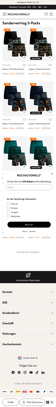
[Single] (52, 402)
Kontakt (7, 292)
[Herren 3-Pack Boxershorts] (15, 44)
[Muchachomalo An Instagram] (25, 372)
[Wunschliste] (46, 14)
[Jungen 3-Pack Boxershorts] (41, 44)
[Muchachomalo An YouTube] (31, 372)
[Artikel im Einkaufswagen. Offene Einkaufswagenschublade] (51, 14)
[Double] (47, 402)
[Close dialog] (52, 174)
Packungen (9, 333)
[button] (4, 14)
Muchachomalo (11, 344)
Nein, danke (29, 231)
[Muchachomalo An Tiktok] (37, 372)
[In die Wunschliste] (24, 65)
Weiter (29, 224)
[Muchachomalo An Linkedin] (43, 372)
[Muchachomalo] (19, 14)
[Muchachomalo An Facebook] (13, 372)
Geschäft (7, 323)
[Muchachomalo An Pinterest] (19, 372)
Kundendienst (10, 313)
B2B (4, 302)
